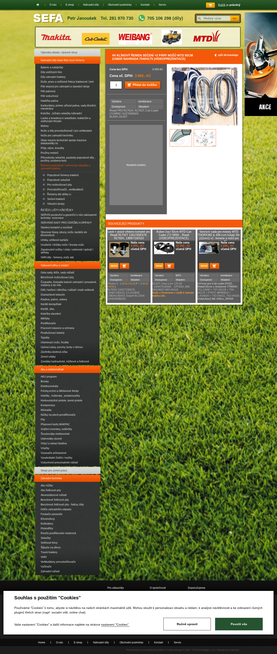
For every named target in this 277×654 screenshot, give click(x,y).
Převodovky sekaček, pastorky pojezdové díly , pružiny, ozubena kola (68, 159)
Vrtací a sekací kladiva (54, 443)
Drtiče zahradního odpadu (56, 509)
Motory (45, 126)
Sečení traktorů (56, 199)
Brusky (45, 381)
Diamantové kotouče (53, 294)
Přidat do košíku (145, 85)
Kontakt (145, 4)
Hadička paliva (49, 100)
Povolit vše (239, 624)
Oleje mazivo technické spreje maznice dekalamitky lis (64, 142)
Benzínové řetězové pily (55, 499)
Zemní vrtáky (48, 356)
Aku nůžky (47, 485)
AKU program (49, 376)
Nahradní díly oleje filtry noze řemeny (62, 60)
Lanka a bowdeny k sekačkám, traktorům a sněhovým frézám (66, 120)
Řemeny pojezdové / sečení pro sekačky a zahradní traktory (65, 167)
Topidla (45, 337)
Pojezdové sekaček (58, 179)
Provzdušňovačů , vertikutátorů (65, 189)
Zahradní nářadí (50, 571)
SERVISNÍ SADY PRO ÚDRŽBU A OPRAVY (66, 222)
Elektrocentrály (49, 386)
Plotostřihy (47, 528)
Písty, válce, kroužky (52, 148)
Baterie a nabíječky (52, 67)
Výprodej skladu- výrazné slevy (59, 52)
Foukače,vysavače (52, 514)
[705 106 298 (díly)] (141, 18)
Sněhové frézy (49, 542)
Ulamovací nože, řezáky (55, 342)
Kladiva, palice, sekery (54, 299)
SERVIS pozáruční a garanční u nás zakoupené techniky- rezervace (69, 216)
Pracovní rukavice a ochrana (57, 328)
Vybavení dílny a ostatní (55, 265)
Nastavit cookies (136, 165)
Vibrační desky (55, 203)
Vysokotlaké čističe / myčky (56, 457)
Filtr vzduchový (49, 96)
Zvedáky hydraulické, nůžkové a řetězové (65, 361)
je (229, 5)
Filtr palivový (48, 91)
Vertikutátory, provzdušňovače (58, 561)
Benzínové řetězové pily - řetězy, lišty (62, 504)
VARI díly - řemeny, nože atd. (57, 257)
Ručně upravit (187, 624)
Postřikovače (48, 323)
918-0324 (128, 283)
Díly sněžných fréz (51, 72)
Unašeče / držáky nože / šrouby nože (62, 244)
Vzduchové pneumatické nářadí (59, 462)
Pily (43, 419)
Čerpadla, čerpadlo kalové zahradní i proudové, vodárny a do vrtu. (69, 284)
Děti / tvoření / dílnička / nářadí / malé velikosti (67, 289)
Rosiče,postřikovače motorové (58, 533)
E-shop (70, 4)
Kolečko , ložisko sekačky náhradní (61, 113)
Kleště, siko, (48, 309)
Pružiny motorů (49, 152)
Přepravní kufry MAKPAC (55, 424)
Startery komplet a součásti (56, 227)
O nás (53, 4)
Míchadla (46, 410)
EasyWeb (159, 650)
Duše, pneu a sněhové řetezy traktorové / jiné (67, 81)
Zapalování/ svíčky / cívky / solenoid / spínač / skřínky (67, 251)
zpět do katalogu (228, 55)
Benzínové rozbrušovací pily (57, 277)
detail (114, 266)
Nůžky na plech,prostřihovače (58, 414)
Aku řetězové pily (51, 490)
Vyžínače (46, 566)
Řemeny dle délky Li (59, 194)
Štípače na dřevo (51, 547)
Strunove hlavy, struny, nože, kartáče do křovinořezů (64, 234)
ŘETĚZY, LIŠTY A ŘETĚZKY (57, 210)
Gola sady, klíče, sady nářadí (57, 272)
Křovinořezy (48, 518)
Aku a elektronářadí (52, 369)
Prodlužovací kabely (52, 332)
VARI (44, 557)
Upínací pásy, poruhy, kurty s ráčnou (62, 347)
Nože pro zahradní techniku (57, 135)
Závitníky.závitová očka (54, 351)
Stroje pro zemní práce (54, 470)
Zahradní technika (51, 478)
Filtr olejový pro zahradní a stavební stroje (65, 86)
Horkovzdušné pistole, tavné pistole (61, 400)
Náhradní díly (91, 4)
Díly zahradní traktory (53, 76)
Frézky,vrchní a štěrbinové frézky (60, 390)
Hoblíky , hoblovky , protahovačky (60, 395)
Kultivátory (47, 523)
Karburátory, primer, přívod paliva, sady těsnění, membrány (68, 107)
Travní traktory (49, 552)
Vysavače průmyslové (53, 453)
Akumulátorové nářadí (54, 495)
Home (38, 5)
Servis (162, 4)
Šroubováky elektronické (55, 433)
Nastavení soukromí (228, 650)
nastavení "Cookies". (115, 624)
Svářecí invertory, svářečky (56, 429)
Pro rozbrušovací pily (59, 184)
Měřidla (45, 318)
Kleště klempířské (51, 304)
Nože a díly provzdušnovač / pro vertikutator (66, 130)
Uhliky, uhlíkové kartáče (54, 240)
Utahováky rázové (51, 438)
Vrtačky (45, 448)
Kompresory (48, 405)
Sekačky (46, 538)
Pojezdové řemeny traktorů (63, 175)
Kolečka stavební (51, 313)
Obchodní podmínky (120, 4)
